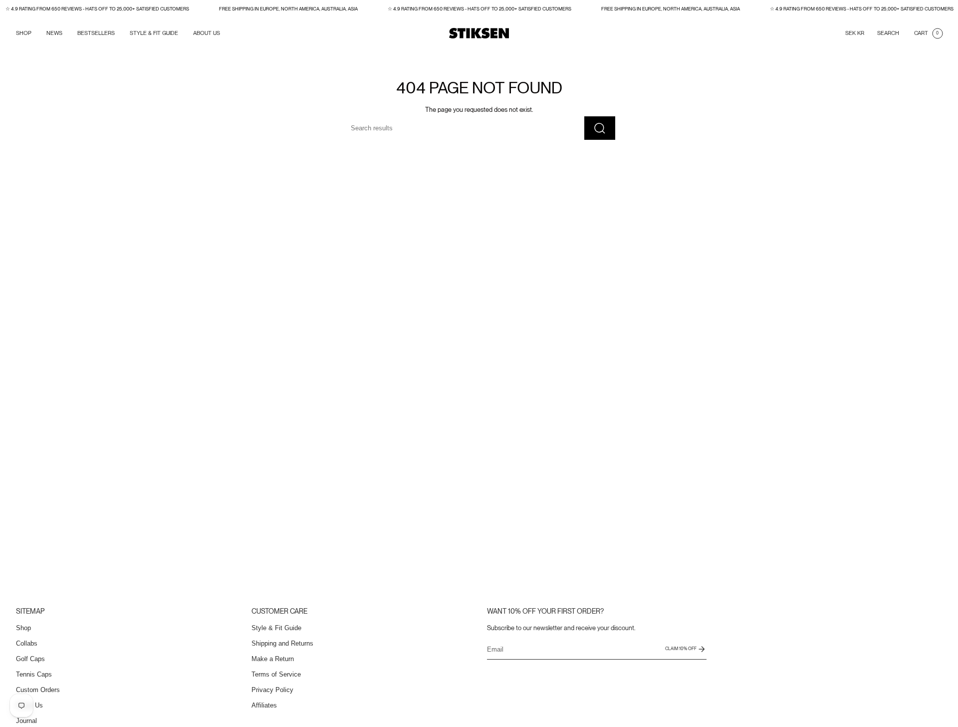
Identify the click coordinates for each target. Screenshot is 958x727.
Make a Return (272, 659)
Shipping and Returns (282, 643)
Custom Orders (38, 690)
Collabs (26, 643)
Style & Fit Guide (276, 628)
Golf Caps (30, 659)
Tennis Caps (34, 674)
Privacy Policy (272, 690)
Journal (26, 721)
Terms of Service (276, 674)
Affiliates (264, 705)
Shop (23, 628)
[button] (23, 33)
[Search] (599, 128)
